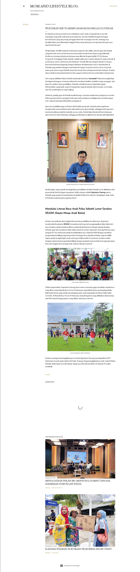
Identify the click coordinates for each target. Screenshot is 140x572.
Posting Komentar (57, 487)
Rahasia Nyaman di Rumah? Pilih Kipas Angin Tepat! (78, 548)
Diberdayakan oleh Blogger (72, 565)
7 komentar (55, 552)
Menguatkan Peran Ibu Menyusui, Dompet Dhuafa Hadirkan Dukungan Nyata (77, 482)
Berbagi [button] (25, 24)
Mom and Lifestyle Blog (54, 6)
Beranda (35, 14)
